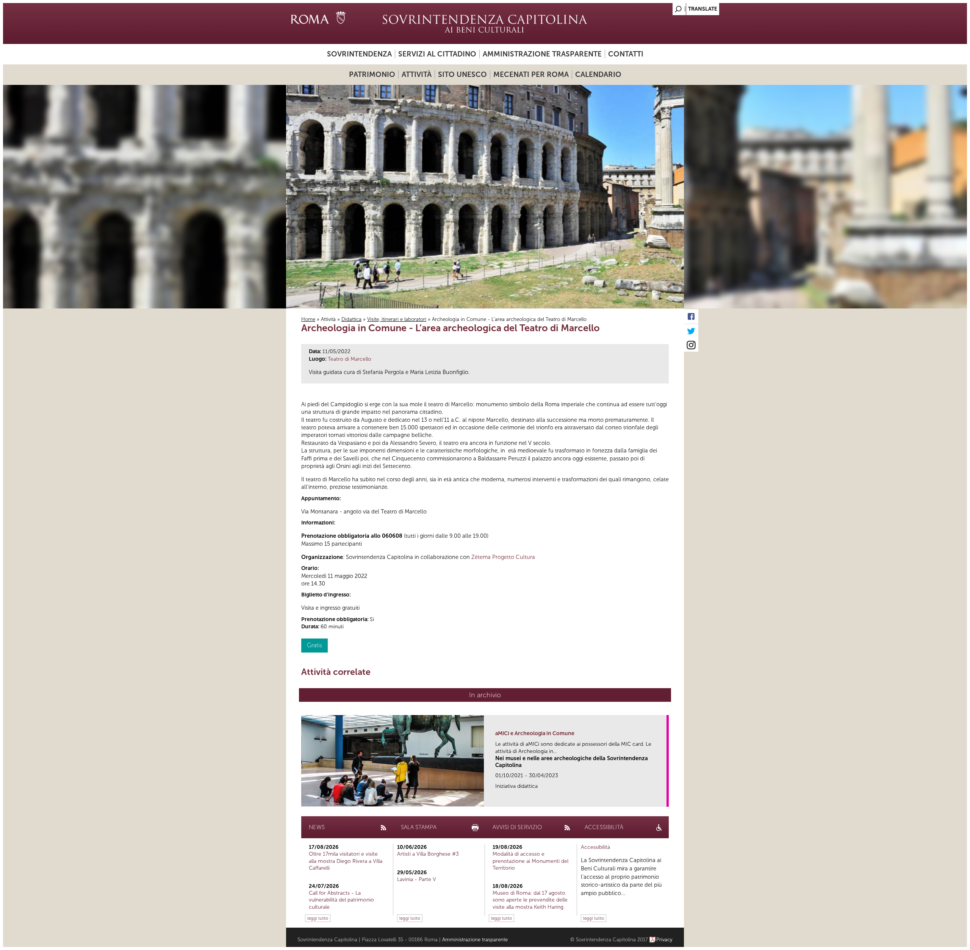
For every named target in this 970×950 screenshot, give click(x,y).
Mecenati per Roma (531, 74)
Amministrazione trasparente (542, 54)
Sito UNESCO (462, 74)
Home (308, 319)
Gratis (314, 645)
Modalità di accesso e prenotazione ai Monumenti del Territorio (530, 861)
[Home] (485, 23)
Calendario (598, 74)
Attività (417, 74)
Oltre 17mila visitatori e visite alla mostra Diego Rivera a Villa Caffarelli (345, 861)
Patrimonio (372, 74)
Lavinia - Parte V (416, 879)
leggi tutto (317, 918)
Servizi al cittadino (437, 54)
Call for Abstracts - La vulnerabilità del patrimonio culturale (341, 900)
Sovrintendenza (359, 54)
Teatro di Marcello (349, 359)
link (663, 798)
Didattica (351, 319)
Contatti (625, 54)
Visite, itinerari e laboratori (396, 319)
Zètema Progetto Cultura (503, 557)
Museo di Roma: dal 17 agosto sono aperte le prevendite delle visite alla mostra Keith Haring (530, 900)
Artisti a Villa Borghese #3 (428, 854)
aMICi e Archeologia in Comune (534, 733)
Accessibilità (595, 847)
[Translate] (659, 7)
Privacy (664, 939)
